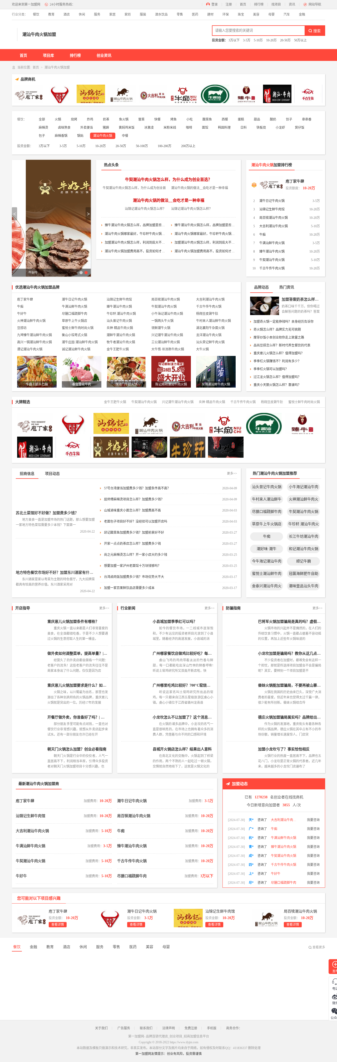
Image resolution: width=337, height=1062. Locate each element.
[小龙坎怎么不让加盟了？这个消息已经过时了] (135, 725)
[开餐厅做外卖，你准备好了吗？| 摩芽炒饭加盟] (30, 725)
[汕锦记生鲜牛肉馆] (91, 94)
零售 (180, 14)
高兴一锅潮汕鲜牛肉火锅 (34, 342)
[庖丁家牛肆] (28, 94)
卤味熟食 (64, 127)
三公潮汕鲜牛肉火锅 (165, 342)
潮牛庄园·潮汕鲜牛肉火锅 (80, 342)
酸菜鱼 (207, 119)
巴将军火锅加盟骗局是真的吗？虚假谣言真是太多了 (289, 622)
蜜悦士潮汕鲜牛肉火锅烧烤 (266, 575)
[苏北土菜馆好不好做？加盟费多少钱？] (55, 496)
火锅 (58, 119)
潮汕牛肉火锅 (102, 136)
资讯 (292, 4)
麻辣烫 (43, 127)
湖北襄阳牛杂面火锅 (210, 328)
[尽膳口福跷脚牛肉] (149, 447)
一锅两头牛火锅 (162, 321)
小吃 (189, 119)
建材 (210, 14)
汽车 (287, 14)
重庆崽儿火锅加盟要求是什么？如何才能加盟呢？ (77, 685)
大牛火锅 (202, 349)
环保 (225, 14)
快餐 (157, 119)
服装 (143, 14)
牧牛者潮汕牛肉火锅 (121, 342)
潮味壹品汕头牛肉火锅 (303, 587)
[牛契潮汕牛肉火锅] (277, 94)
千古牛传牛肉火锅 (272, 268)
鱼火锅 (123, 119)
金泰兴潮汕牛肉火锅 (266, 587)
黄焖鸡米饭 (127, 127)
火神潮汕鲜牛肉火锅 (31, 321)
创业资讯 (104, 55)
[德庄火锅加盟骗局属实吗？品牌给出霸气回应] (240, 725)
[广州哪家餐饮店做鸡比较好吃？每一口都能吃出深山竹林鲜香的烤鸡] (135, 661)
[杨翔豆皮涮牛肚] (264, 447)
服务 (97, 14)
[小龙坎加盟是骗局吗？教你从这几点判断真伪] (240, 661)
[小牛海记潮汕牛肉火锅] (226, 447)
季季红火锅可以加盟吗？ (271, 369)
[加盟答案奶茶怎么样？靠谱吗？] (264, 306)
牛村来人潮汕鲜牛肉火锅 (213, 321)
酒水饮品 (161, 14)
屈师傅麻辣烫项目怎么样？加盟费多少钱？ (134, 499)
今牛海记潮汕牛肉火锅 (266, 562)
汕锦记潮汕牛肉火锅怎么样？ (145, 209)
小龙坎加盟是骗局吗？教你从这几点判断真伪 (289, 653)
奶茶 (106, 119)
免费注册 (191, 1028)
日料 (243, 127)
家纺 (128, 14)
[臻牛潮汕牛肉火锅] (246, 94)
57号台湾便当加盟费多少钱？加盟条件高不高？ (137, 488)
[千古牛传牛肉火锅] (308, 94)
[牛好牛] (111, 447)
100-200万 (164, 146)
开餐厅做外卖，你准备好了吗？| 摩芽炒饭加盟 (77, 717)
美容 (256, 14)
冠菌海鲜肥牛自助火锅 (303, 575)
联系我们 (146, 1028)
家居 (112, 14)
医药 (195, 14)
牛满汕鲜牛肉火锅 (272, 243)
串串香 (306, 119)
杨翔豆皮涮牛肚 (207, 314)
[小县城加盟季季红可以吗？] (135, 629)
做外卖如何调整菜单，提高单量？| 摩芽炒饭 (77, 653)
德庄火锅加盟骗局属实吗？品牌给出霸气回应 (289, 717)
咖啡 (189, 127)
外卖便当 (86, 127)
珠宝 (241, 14)
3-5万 (246, 40)
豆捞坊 (22, 328)
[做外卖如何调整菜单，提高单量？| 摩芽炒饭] (30, 661)
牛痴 (262, 234)
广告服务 (123, 1028)
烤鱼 (173, 119)
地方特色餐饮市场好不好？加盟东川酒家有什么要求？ (55, 573)
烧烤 (74, 119)
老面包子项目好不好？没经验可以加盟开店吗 (135, 521)
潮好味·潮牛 (266, 549)
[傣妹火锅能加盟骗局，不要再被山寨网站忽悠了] (240, 693)
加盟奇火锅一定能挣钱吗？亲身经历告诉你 (284, 322)
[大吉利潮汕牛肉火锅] (153, 94)
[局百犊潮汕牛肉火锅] (122, 94)
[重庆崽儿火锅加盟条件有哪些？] (30, 629)
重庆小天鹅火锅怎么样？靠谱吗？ (277, 385)
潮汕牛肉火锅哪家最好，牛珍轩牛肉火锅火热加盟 (135, 234)
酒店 (66, 14)
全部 (42, 119)
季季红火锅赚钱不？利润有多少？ (277, 361)
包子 (42, 136)
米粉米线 (169, 127)
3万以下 (234, 40)
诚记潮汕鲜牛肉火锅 (76, 349)
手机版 (211, 1028)
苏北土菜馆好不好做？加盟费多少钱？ (47, 513)
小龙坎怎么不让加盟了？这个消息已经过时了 (183, 717)
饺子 (289, 119)
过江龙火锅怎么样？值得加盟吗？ (277, 377)
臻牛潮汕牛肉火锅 (272, 251)
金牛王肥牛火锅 (118, 349)
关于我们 (101, 1028)
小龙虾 (280, 127)
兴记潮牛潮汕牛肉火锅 (167, 335)
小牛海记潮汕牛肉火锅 (167, 314)
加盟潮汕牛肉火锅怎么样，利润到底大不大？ (135, 242)
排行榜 (259, 4)
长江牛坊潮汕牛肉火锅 (303, 537)
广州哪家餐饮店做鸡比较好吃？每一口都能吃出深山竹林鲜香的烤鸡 (183, 653)
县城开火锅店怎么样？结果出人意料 (182, 749)
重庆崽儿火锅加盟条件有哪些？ (73, 622)
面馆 (205, 127)
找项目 (276, 4)
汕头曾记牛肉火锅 (119, 321)
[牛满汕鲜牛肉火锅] (215, 94)
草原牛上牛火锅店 (74, 321)
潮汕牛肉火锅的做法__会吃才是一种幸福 (199, 188)
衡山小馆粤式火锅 (74, 335)
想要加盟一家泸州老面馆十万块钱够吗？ (132, 566)
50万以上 (300, 40)
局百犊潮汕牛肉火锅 (273, 218)
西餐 (225, 119)
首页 (243, 4)
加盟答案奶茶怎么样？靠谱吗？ (301, 299)
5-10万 (258, 40)
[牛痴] (184, 94)
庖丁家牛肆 (295, 181)
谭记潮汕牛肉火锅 (29, 349)
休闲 (82, 14)
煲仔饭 (299, 127)
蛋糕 (241, 119)
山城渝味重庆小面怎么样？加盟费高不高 (132, 510)
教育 (51, 14)
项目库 (48, 55)
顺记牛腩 (303, 561)
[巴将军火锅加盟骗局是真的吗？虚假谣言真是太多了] (240, 629)
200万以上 (188, 146)
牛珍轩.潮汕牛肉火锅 (121, 314)
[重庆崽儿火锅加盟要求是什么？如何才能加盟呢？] (30, 693)
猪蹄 (106, 127)
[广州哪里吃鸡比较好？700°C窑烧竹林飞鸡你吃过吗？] (135, 693)
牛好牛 (22, 314)
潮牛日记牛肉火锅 (272, 201)
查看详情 (57, 924)
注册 (229, 4)
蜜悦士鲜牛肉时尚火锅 (77, 328)
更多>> (232, 473)
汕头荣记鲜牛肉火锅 (210, 342)
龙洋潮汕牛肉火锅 (208, 335)
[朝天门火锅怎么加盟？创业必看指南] (30, 757)
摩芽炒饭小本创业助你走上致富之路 (279, 337)
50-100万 (142, 146)
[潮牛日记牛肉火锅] (60, 94)
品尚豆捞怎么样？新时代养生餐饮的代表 (282, 345)
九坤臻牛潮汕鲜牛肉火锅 (34, 335)
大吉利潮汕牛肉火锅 (273, 226)
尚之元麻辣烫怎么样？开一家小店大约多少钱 (135, 555)
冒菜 (141, 119)
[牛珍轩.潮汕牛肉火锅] (187, 447)
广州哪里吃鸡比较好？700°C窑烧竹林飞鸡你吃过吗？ (183, 685)
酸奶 (273, 119)
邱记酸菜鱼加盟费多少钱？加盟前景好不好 (134, 532)
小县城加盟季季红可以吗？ (175, 622)
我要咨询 (313, 818)
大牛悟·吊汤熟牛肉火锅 (167, 349)
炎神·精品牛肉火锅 (120, 328)
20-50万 (285, 40)
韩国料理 (224, 127)
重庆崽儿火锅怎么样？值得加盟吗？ (279, 353)
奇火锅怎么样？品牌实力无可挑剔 (277, 329)
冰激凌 (149, 127)
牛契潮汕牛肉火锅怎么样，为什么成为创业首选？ (168, 179)
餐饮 (36, 14)
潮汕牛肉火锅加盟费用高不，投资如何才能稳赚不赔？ (135, 251)
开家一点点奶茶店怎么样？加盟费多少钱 (132, 544)
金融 (302, 14)
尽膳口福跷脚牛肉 (74, 314)
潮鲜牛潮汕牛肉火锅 (121, 335)
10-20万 (271, 40)
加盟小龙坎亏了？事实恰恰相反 (284, 749)
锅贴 (80, 136)
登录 (214, 4)
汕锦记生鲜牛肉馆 (272, 209)
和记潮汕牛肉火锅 (303, 549)
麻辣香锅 (61, 136)
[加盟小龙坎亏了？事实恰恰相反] (240, 757)
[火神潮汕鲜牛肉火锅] (302, 447)
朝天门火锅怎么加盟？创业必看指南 (76, 749)
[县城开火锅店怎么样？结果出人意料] (135, 757)
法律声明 (168, 1028)
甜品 (257, 119)
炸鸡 (90, 119)
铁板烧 (261, 127)
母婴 (271, 14)
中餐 (125, 136)
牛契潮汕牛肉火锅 (272, 260)
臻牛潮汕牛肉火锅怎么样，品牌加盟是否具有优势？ (135, 225)
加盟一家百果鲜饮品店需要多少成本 (129, 588)
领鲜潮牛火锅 (160, 328)
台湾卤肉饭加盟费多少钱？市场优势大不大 (134, 577)
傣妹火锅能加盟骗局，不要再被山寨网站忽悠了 (289, 685)
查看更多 (319, 947)
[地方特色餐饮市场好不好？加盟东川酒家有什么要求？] (55, 555)
